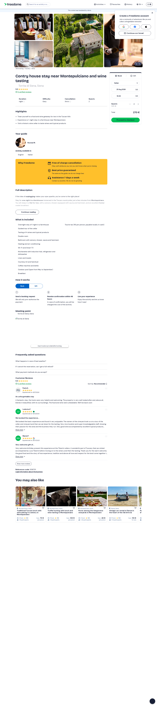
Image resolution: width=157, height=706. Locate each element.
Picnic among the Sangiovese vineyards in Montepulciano (90, 511)
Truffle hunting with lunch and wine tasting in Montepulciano (60, 511)
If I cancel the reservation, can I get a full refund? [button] (34, 366)
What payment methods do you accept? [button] (31, 372)
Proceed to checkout (125, 120)
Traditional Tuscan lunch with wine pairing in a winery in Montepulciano (29, 512)
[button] (152, 701)
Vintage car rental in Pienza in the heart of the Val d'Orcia (121, 511)
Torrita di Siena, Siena (31, 85)
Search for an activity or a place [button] (39, 4)
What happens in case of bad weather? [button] (30, 361)
